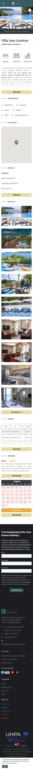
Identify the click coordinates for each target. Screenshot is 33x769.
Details (6, 31)
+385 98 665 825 (11, 637)
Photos (13, 31)
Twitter (4, 707)
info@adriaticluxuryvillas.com (13, 644)
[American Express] (3, 672)
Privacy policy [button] (13, 763)
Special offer (6, 687)
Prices (19, 31)
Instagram (5, 711)
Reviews (26, 31)
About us (5, 691)
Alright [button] (5, 766)
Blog (3, 694)
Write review (16, 476)
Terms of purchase (9, 659)
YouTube (5, 714)
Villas (3, 684)
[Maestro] (17, 672)
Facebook (5, 704)
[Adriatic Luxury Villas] (16, 3)
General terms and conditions (13, 656)
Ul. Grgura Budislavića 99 (14, 628)
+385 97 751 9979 (11, 634)
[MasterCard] (12, 672)
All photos (16, 412)
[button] (30, 18)
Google (4, 718)
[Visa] (7, 672)
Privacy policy (7, 663)
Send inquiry (16, 515)
